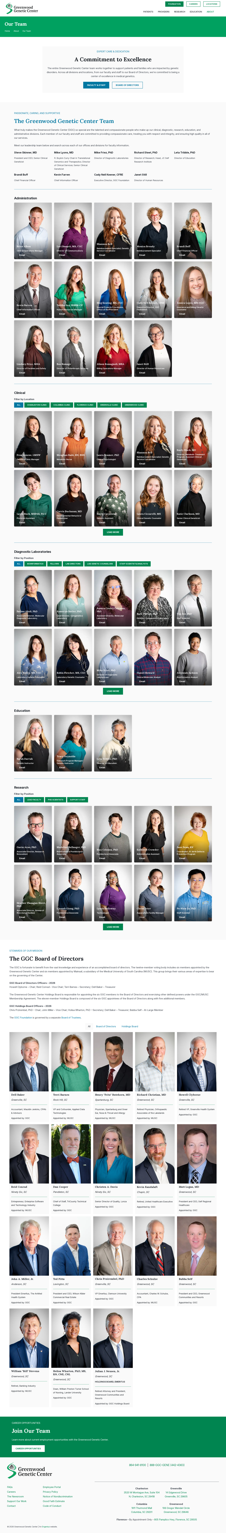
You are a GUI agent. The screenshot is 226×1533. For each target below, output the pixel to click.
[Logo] (22, 8)
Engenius (46, 1526)
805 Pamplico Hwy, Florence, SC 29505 (175, 1519)
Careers (11, 1491)
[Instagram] (154, 1473)
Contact (11, 1506)
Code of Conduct (52, 1506)
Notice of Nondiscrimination (58, 1496)
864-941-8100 (137, 1465)
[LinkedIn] (160, 1473)
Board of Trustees (71, 1017)
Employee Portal (52, 1487)
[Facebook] (148, 1473)
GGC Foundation (23, 1017)
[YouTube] (165, 1473)
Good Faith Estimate (54, 1501)
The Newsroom (15, 1496)
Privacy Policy (50, 1491)
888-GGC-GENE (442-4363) (167, 1465)
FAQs (10, 1487)
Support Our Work (16, 1501)
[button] (218, 12)
